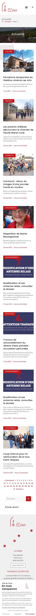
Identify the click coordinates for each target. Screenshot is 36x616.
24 (14, 486)
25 (17, 486)
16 (21, 483)
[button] (26, 7)
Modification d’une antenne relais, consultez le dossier (17, 286)
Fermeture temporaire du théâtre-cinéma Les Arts (18, 79)
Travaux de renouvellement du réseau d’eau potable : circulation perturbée (16, 344)
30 (32, 486)
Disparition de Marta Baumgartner (15, 235)
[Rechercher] (28, 498)
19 (29, 483)
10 (5, 483)
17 (23, 483)
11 (7, 483)
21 (5, 486)
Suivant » (20, 489)
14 (15, 483)
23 (11, 486)
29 (29, 486)
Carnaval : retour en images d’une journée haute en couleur (15, 184)
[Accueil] (2, 21)
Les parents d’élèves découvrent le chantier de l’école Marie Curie (18, 129)
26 (20, 486)
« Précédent (9, 480)
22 (8, 486)
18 (26, 483)
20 (32, 483)
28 (26, 486)
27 (23, 486)
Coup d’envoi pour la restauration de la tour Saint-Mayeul (16, 456)
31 (14, 489)
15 (18, 483)
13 (12, 483)
